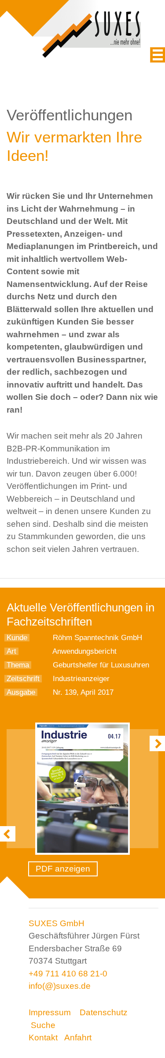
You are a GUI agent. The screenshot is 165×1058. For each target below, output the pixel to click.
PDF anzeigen (63, 868)
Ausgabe (21, 692)
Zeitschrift (23, 678)
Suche (43, 1025)
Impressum (50, 1012)
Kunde (17, 637)
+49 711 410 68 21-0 (68, 973)
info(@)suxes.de (60, 986)
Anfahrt (78, 1037)
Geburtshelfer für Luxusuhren (101, 665)
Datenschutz (104, 1012)
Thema (18, 665)
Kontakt (43, 1037)
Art (11, 651)
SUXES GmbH (56, 923)
